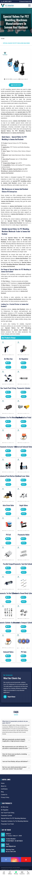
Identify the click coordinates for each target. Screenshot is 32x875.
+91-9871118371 (7, 1)
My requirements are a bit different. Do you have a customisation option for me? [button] (15, 747)
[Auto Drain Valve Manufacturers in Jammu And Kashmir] (8, 494)
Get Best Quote (9, 362)
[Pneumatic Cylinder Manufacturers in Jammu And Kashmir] (23, 377)
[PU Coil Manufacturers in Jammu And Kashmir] (8, 524)
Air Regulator (23, 359)
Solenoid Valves (8, 652)
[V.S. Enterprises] (7, 5)
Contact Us (4, 794)
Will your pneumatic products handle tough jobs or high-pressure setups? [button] (13, 740)
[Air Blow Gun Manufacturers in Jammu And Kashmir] (8, 348)
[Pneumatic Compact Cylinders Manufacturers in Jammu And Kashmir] (23, 612)
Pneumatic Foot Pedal (23, 417)
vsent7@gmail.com (11, 846)
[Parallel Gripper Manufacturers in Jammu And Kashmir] (8, 553)
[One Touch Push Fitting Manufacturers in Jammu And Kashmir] (8, 377)
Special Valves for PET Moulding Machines (13, 818)
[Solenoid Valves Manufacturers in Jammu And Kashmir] (8, 641)
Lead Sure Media (16, 867)
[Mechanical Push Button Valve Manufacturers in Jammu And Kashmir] (8, 465)
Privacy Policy (5, 797)
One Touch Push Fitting (8, 388)
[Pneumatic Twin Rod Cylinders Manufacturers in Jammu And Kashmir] (23, 553)
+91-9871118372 (18, 841)
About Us (3, 786)
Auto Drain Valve (8, 505)
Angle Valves (23, 505)
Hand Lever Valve (23, 476)
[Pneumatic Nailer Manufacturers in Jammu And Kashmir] (23, 524)
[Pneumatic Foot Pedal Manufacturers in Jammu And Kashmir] (23, 406)
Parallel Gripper (8, 564)
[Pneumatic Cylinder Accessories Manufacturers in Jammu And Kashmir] (8, 612)
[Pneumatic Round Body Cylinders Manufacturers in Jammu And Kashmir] (23, 582)
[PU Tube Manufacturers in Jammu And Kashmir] (23, 641)
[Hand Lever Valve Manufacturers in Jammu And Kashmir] (23, 465)
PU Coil (8, 535)
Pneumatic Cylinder (23, 388)
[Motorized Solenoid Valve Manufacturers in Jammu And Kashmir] (23, 436)
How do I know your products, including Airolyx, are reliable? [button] (14, 755)
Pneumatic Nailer (24, 535)
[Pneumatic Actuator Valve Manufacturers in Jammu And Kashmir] (8, 436)
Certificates (4, 789)
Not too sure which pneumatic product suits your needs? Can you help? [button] (14, 768)
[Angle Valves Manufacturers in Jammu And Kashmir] (23, 494)
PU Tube (23, 652)
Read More (8, 367)
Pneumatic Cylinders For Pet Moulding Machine (14, 821)
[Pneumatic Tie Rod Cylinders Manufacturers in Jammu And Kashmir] (8, 582)
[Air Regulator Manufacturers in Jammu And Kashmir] (23, 348)
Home (2, 38)
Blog (2, 792)
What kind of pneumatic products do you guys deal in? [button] (15, 722)
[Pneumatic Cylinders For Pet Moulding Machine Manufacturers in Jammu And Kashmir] (8, 406)
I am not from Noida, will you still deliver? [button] (15, 761)
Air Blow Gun (8, 359)
